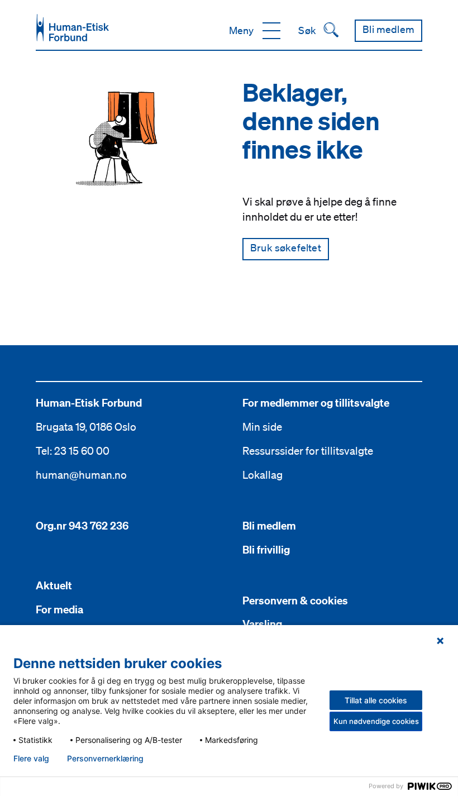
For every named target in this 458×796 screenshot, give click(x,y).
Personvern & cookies (295, 600)
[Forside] (72, 27)
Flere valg (31, 758)
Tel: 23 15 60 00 (72, 451)
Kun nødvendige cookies (376, 721)
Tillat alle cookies (376, 700)
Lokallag (262, 475)
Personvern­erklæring (105, 758)
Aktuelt (54, 585)
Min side (262, 427)
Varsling (262, 624)
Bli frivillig (266, 549)
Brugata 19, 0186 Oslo (86, 427)
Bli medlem (269, 525)
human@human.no (81, 475)
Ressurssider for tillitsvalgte (307, 451)
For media (59, 609)
